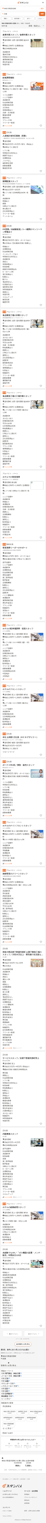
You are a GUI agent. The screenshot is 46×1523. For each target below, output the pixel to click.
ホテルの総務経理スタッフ (14, 1207)
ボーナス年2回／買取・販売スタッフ (18, 765)
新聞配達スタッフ (10, 181)
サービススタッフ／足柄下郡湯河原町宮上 (21, 1058)
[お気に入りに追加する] (40, 67)
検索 (42, 14)
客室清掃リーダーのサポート (15, 548)
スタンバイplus (7, 1511)
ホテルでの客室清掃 (11, 477)
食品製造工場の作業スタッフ (15, 315)
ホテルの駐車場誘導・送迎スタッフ (18, 629)
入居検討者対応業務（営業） (15, 136)
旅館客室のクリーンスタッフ (15, 874)
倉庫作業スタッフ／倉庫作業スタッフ (19, 35)
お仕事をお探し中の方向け (10, 1494)
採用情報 (26, 1503)
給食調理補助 (8, 78)
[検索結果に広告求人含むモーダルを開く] (6, 26)
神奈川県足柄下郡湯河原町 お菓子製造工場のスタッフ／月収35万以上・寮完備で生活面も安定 (23, 954)
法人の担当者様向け (8, 1497)
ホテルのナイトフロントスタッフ (17, 826)
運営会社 (26, 1500)
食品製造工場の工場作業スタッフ (17, 396)
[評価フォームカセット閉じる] (42, 1439)
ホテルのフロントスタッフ (14, 689)
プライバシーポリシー (30, 1497)
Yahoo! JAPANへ (7, 1516)
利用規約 (26, 1494)
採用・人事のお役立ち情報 (32, 1511)
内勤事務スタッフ (10, 1134)
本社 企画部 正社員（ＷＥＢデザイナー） (20, 737)
